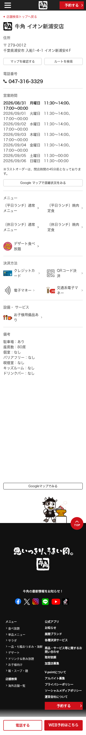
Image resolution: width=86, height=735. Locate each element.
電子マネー (23, 290)
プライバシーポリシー (59, 684)
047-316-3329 (26, 81)
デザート (14, 652)
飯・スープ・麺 (18, 671)
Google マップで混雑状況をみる (43, 182)
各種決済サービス (56, 640)
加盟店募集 (52, 663)
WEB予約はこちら (64, 725)
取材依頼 (50, 657)
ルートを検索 (63, 61)
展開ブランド (53, 634)
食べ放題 (14, 628)
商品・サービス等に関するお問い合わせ (63, 650)
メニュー (11, 621)
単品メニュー (16, 634)
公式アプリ (52, 621)
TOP (77, 525)
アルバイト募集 (55, 678)
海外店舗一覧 (16, 685)
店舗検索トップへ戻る (21, 16)
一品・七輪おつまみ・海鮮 (25, 646)
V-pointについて (55, 672)
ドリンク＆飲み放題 (21, 658)
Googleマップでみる (43, 486)
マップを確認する (22, 61)
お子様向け (15, 664)
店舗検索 (11, 678)
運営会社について (56, 696)
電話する (23, 725)
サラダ (12, 640)
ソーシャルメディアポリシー (63, 690)
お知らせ (50, 627)
